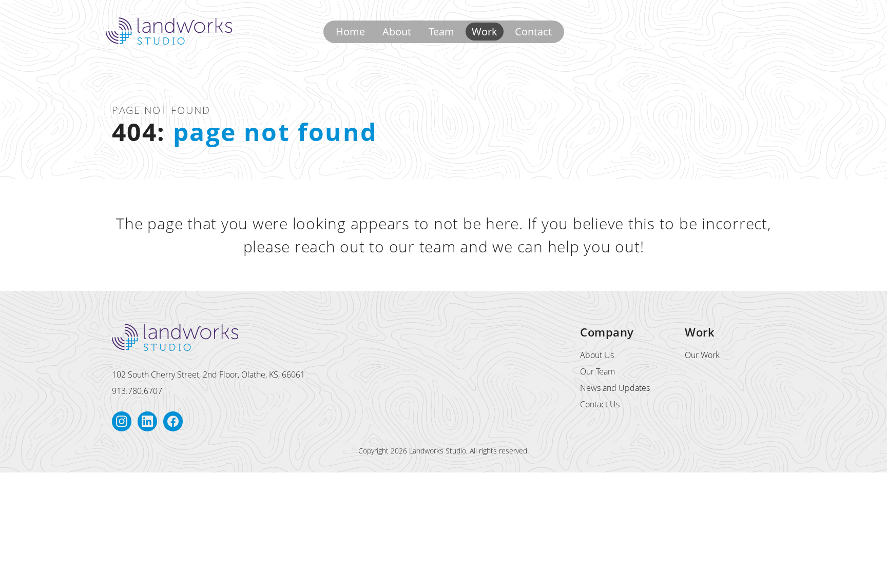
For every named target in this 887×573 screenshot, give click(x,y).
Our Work (702, 355)
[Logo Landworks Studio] (169, 31)
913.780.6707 (137, 391)
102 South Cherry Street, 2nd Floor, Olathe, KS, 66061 (208, 374)
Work (484, 31)
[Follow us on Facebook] (173, 421)
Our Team (597, 371)
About (396, 31)
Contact (533, 31)
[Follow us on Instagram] (121, 421)
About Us (597, 355)
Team (441, 31)
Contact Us (600, 404)
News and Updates (615, 387)
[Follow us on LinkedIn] (147, 421)
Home (350, 31)
